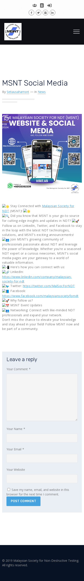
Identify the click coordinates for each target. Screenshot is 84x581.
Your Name (15, 429)
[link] (40, 296)
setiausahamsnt (18, 92)
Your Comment (18, 369)
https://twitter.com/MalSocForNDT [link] (49, 286)
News (42, 92)
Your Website (15, 469)
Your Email (15, 449)
